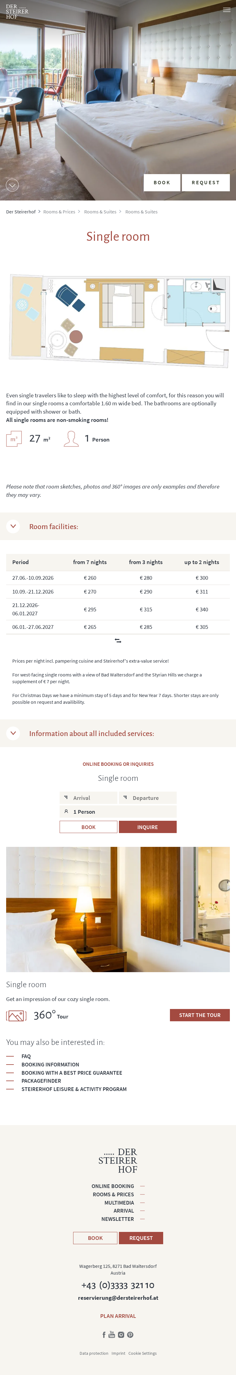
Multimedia (119, 1202)
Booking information (50, 1064)
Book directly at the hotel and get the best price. (186, 129)
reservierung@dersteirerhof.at (118, 1297)
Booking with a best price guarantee (72, 1072)
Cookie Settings (142, 1353)
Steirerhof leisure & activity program (74, 1089)
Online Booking (113, 1186)
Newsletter (117, 1218)
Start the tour (200, 1015)
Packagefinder (41, 1080)
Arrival (124, 1210)
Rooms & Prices (113, 1194)
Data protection (94, 1353)
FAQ (26, 1056)
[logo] (17, 12)
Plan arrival (118, 1315)
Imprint (118, 1353)
